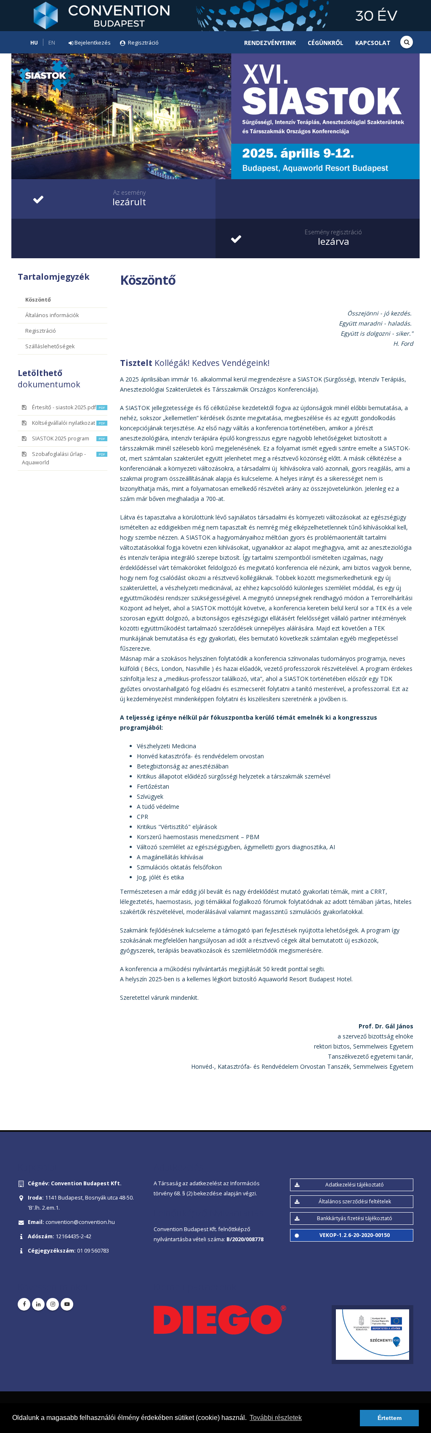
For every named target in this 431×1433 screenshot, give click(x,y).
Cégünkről (325, 43)
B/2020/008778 (244, 1239)
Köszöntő (38, 299)
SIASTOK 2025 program (68, 438)
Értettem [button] (390, 1417)
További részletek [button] (276, 1417)
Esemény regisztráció (333, 232)
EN (51, 42)
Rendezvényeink (270, 43)
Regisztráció (40, 330)
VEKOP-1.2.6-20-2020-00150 (354, 1235)
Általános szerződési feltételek (355, 1201)
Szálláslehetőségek (49, 346)
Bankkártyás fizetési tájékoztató (354, 1218)
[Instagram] (52, 1304)
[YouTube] (67, 1304)
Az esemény (129, 192)
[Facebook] (24, 1304)
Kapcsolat (373, 43)
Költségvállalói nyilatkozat (68, 422)
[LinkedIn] (38, 1304)
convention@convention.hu (80, 1222)
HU (34, 42)
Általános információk (52, 315)
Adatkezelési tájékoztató (354, 1184)
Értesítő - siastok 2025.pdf (68, 407)
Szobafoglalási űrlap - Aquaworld (63, 458)
